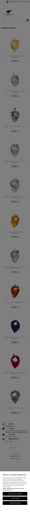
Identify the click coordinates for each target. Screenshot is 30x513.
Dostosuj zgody (15, 498)
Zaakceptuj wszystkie (15, 503)
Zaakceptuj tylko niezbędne (15, 493)
